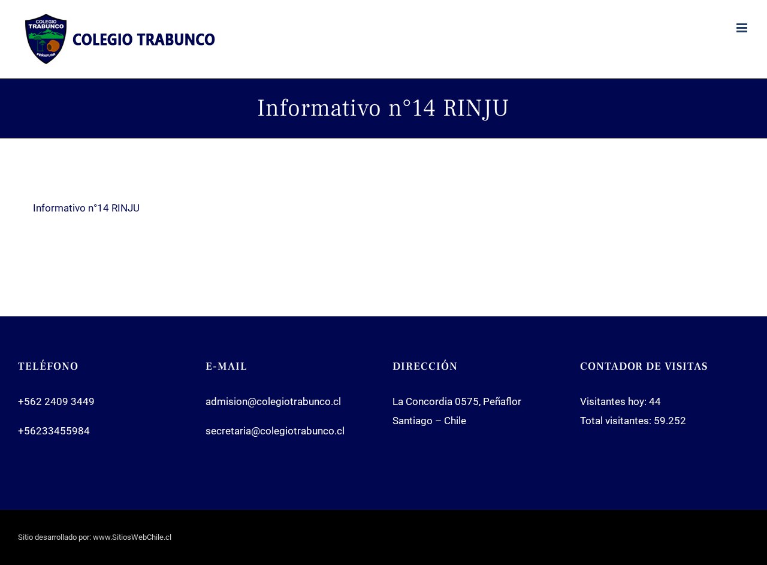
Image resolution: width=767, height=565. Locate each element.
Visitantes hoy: (614, 401)
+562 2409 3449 (56, 401)
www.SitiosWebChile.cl (132, 537)
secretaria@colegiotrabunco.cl (275, 431)
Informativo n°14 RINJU (86, 208)
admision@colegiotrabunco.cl (273, 401)
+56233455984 (54, 431)
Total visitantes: (617, 421)
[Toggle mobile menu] (742, 28)
